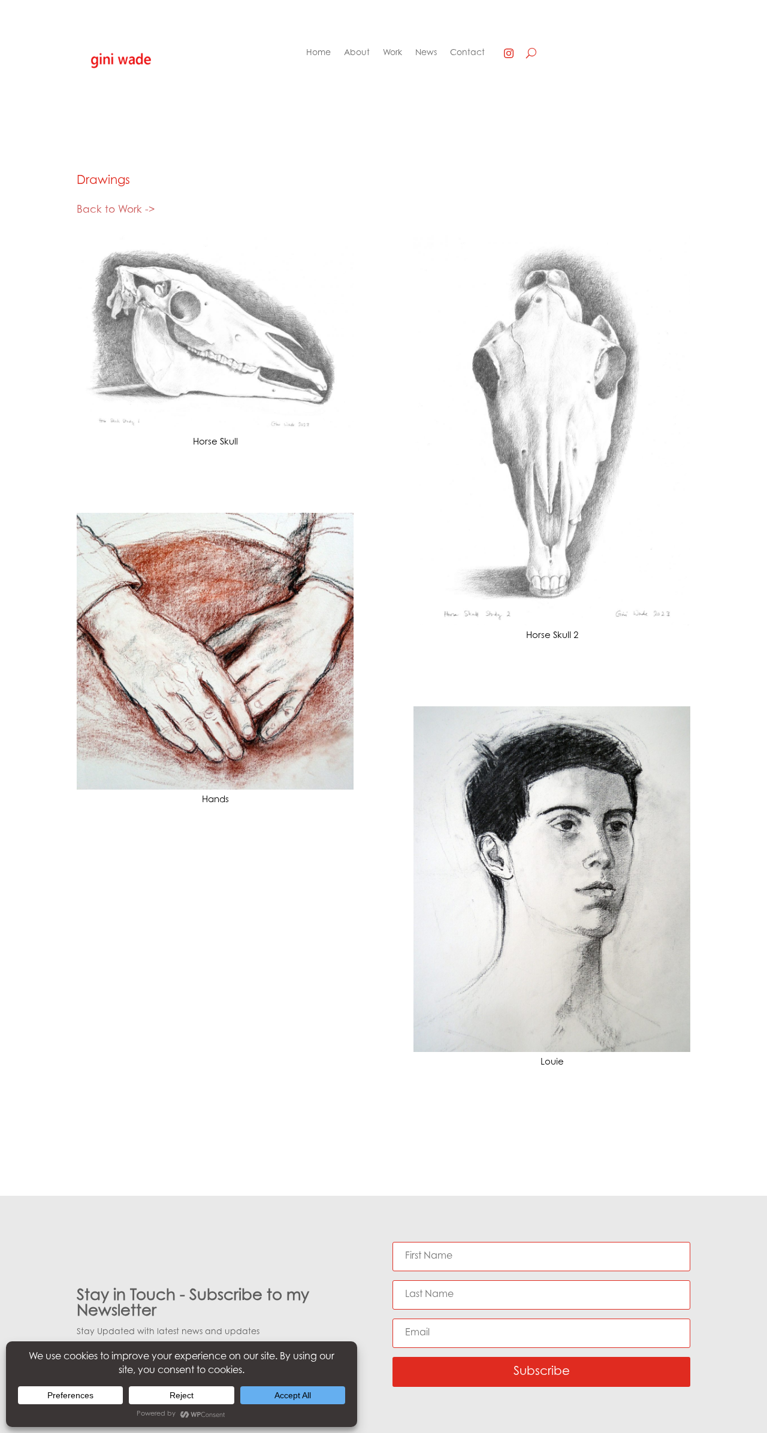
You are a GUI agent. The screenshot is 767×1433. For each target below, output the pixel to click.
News (426, 53)
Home (318, 53)
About (357, 53)
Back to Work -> (116, 210)
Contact (467, 53)
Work (392, 53)
